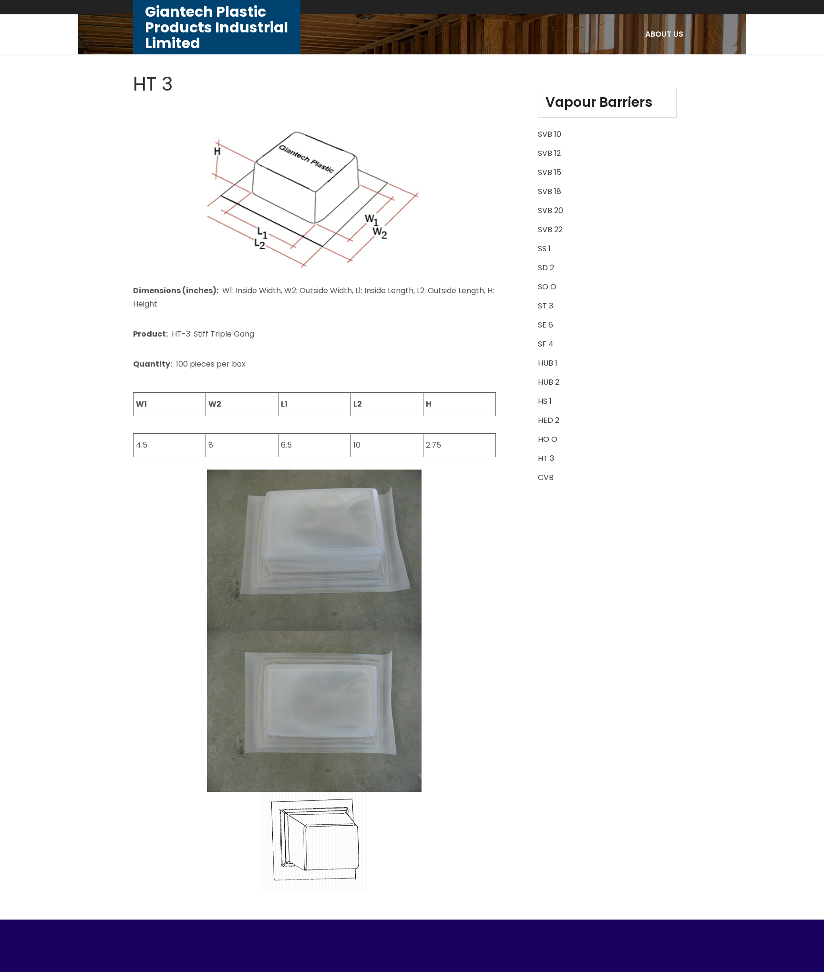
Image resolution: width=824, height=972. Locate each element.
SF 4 (546, 343)
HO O (547, 439)
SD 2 (546, 267)
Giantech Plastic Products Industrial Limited (216, 27)
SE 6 (545, 324)
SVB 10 (549, 134)
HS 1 (545, 401)
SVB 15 (549, 172)
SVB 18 (549, 191)
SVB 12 (549, 153)
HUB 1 (547, 363)
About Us (664, 34)
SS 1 (544, 248)
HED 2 (548, 420)
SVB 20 (550, 210)
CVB (546, 477)
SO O (547, 286)
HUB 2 (548, 382)
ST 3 (545, 305)
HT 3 (546, 458)
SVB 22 (550, 229)
